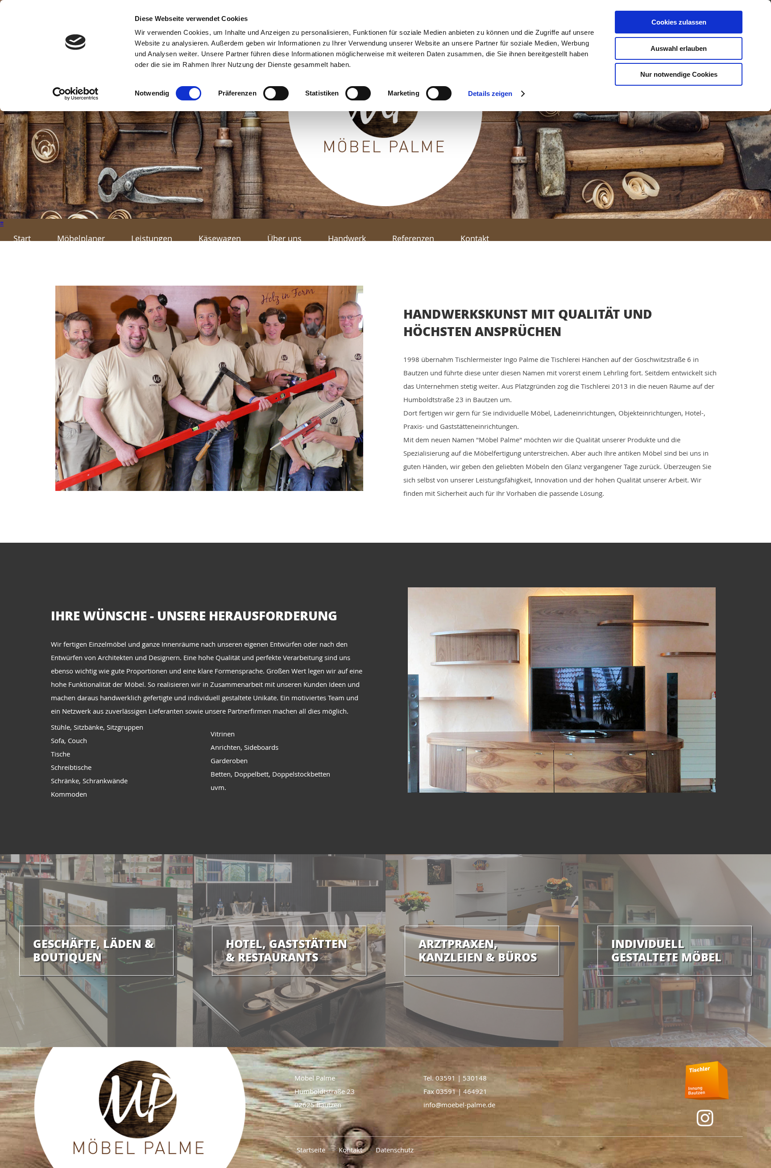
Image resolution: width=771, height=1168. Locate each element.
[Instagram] (705, 1118)
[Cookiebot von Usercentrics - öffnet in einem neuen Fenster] (76, 93)
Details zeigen (490, 93)
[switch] (276, 93)
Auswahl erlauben (679, 48)
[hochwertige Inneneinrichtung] (385, 216)
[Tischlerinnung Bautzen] (706, 1080)
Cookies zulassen (678, 22)
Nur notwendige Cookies (678, 74)
